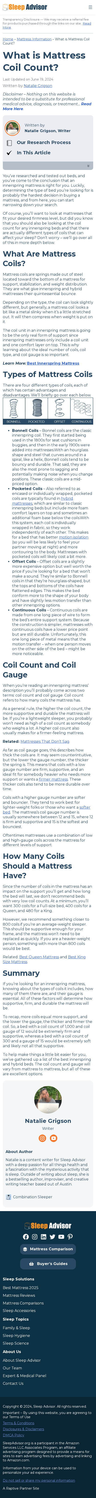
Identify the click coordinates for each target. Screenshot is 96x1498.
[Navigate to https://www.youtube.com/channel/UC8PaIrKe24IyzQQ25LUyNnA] (53, 1138)
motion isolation (73, 537)
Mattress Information (34, 39)
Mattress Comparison (51, 1249)
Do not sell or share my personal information (39, 1480)
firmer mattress (53, 779)
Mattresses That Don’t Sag (45, 741)
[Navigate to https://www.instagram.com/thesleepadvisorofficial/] (42, 1138)
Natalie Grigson (38, 86)
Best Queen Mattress (39, 957)
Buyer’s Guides (52, 1264)
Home (8, 39)
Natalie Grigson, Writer (48, 131)
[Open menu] (90, 7)
